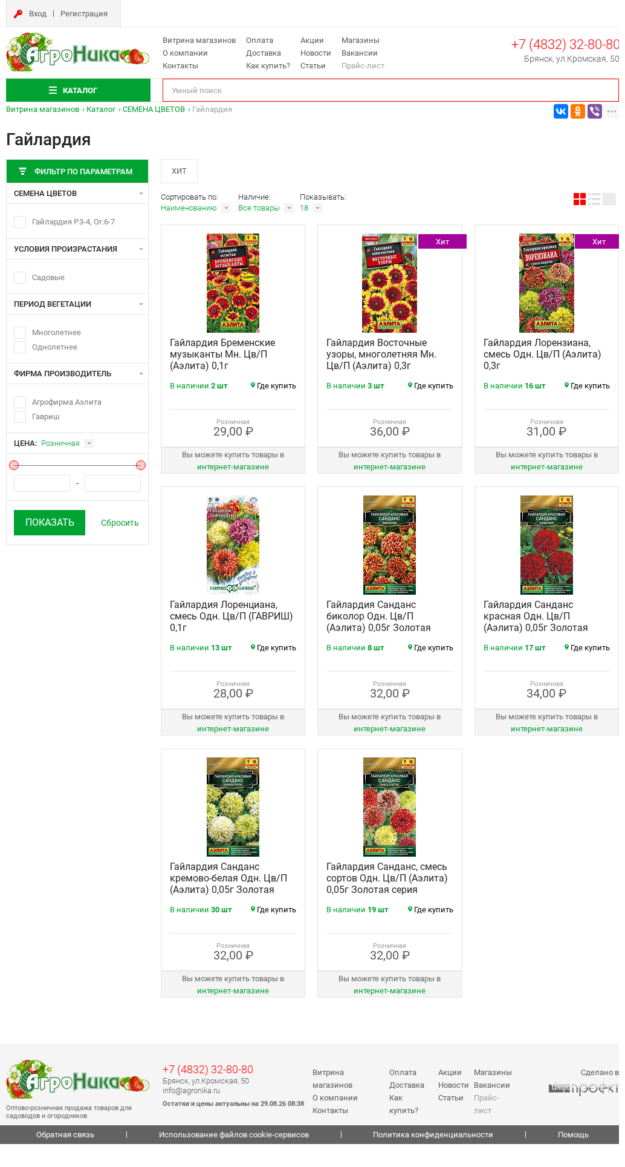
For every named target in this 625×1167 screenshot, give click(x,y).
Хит (179, 170)
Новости (315, 52)
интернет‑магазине (233, 466)
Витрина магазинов (199, 40)
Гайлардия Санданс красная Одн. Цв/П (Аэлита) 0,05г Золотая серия (536, 622)
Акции (312, 40)
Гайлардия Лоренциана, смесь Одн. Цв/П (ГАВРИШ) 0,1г (231, 616)
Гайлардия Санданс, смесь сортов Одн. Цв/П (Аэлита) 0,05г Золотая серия (387, 878)
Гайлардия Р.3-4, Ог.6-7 (73, 221)
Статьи (313, 65)
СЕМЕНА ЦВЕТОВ (154, 109)
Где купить (276, 385)
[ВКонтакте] (561, 111)
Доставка (263, 52)
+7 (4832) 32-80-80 (565, 44)
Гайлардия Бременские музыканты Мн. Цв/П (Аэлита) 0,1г (222, 354)
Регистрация (84, 13)
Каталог (100, 109)
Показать (49, 522)
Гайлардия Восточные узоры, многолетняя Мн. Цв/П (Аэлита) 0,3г (381, 354)
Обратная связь (65, 1134)
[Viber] (595, 111)
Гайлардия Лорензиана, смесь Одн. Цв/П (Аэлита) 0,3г (542, 354)
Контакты (180, 65)
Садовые (48, 277)
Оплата (259, 40)
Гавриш (46, 416)
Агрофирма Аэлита (67, 402)
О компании (185, 52)
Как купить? (268, 65)
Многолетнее (56, 332)
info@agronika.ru (191, 1090)
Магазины (361, 40)
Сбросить (120, 523)
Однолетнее (54, 346)
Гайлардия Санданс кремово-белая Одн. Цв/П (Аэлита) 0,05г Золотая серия (228, 884)
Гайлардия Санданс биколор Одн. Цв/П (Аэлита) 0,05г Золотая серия (378, 622)
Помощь (573, 1134)
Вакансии (360, 52)
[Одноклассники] (578, 111)
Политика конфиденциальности (433, 1134)
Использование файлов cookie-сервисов (234, 1134)
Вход (38, 13)
